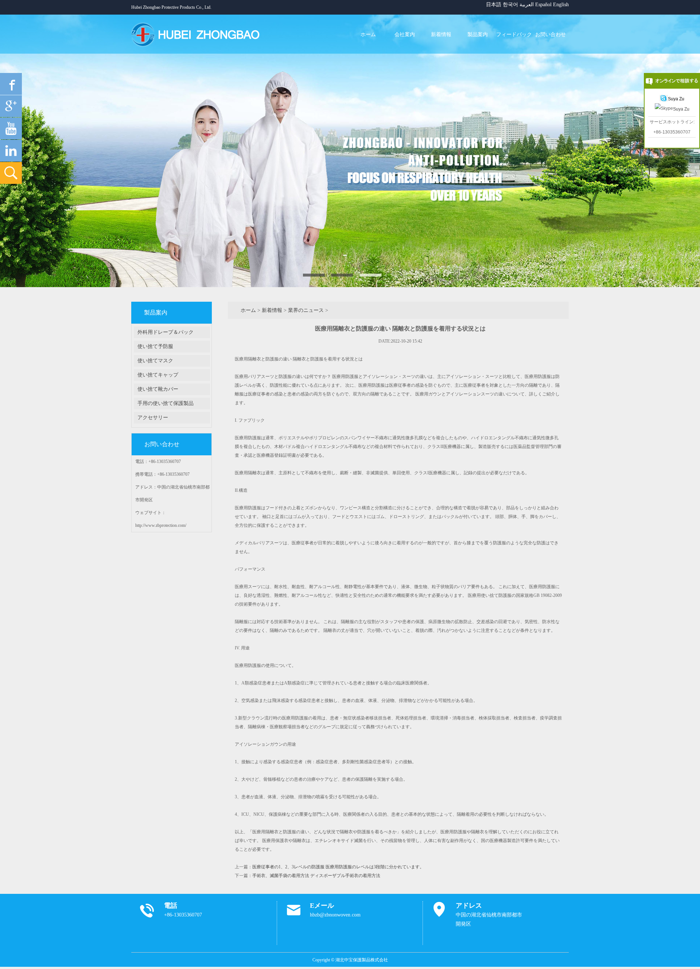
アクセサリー (152, 417)
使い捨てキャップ (157, 375)
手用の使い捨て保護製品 (165, 403)
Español (543, 4)
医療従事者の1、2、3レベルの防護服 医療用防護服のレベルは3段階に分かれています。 (338, 866)
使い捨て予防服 (155, 346)
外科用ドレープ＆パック (165, 332)
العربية (527, 4)
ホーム (248, 310)
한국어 (510, 4)
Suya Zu (676, 98)
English (561, 4)
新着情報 (272, 310)
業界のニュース (306, 310)
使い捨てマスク (155, 360)
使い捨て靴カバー (157, 389)
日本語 (493, 4)
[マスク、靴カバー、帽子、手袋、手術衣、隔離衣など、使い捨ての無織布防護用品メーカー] (199, 34)
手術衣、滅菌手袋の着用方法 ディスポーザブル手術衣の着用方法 (316, 875)
